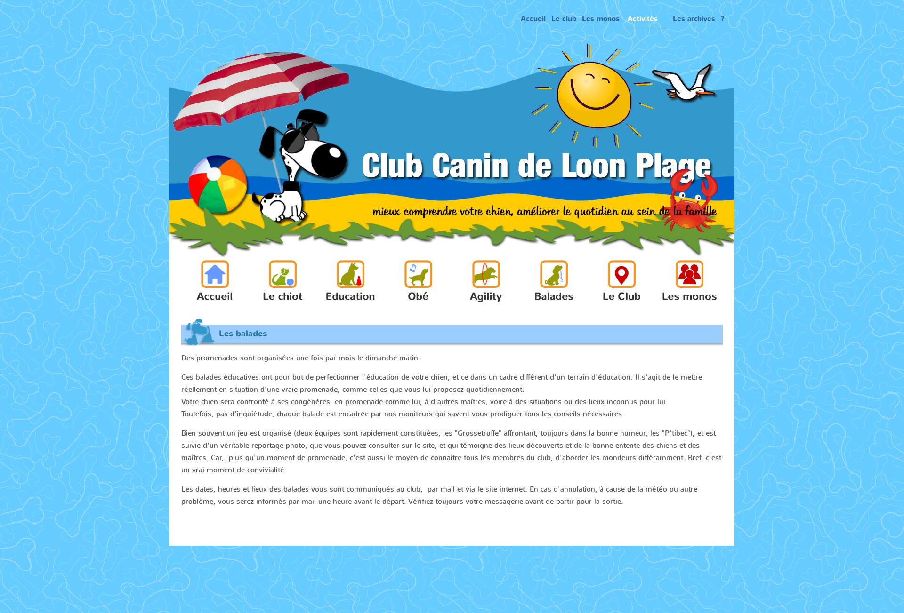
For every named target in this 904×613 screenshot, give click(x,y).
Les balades (243, 334)
